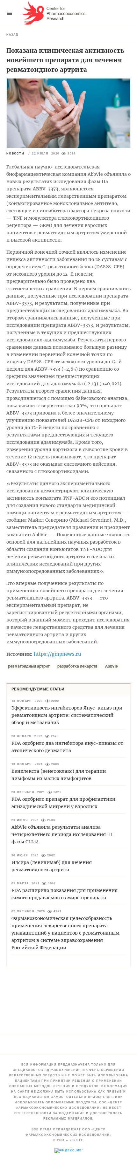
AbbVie (111, 666)
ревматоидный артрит (29, 666)
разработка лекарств (77, 666)
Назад (12, 35)
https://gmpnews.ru (57, 654)
